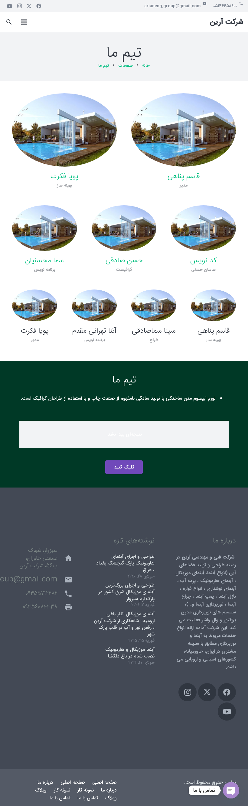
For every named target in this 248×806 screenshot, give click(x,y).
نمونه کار (85, 790)
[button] (9, 22)
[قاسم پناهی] (183, 130)
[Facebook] (39, 6)
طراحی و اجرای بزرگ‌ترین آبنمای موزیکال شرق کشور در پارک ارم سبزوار (127, 592)
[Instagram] (19, 6)
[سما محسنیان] (44, 228)
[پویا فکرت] (64, 130)
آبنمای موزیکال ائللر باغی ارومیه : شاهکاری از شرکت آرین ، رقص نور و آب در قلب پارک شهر (124, 624)
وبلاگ (41, 790)
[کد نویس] (203, 228)
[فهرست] (24, 22)
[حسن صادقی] (124, 228)
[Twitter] (29, 6)
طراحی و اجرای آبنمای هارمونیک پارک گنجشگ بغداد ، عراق (125, 563)
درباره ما (45, 782)
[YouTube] (10, 6)
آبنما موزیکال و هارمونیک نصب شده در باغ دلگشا (130, 653)
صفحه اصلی (104, 782)
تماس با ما (87, 798)
